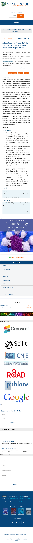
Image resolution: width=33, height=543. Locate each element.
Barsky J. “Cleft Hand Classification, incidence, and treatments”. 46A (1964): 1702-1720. (17, 175)
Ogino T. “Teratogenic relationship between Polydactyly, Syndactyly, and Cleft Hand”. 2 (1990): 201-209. (17, 169)
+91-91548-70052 (17, 257)
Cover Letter (6, 290)
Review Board (6, 273)
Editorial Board (6, 269)
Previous (1, 235)
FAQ (16, 541)
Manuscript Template (8, 294)
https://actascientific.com (19, 502)
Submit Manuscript (16, 12)
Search (21, 16)
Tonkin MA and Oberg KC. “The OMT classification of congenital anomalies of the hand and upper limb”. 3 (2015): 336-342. (17, 141)
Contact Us (9, 539)
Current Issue (6, 276)
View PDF (20, 73)
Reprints (27, 73)
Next (31, 235)
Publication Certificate (8, 439)
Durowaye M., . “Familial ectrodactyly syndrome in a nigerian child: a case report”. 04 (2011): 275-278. (17, 134)
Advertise (17, 539)
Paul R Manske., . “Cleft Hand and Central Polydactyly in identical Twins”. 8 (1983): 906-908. (18, 154)
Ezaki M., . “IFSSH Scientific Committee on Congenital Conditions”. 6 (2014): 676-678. (18, 148)
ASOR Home (6, 266)
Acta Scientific (19, 496)
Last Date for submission (9, 445)
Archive (4, 283)
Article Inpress (6, 280)
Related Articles (12, 73)
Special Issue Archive (8, 287)
